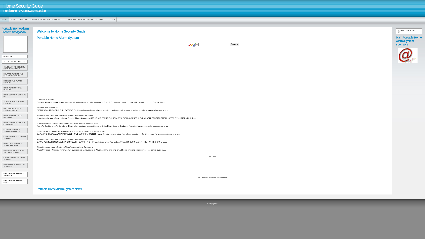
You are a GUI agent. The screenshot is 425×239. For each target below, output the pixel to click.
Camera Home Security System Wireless (14, 68)
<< (210, 157)
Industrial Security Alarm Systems (12, 144)
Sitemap (111, 20)
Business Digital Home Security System (14, 151)
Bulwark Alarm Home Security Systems (13, 75)
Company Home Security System (14, 137)
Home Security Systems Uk (14, 96)
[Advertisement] (15, 44)
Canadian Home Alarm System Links (85, 20)
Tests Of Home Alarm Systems (13, 103)
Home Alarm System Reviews (12, 89)
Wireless (47, 107)
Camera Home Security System (14, 158)
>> (215, 157)
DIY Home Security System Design (12, 110)
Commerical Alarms (45, 99)
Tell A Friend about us (14, 62)
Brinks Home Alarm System (12, 82)
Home (4, 20)
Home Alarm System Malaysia (12, 117)
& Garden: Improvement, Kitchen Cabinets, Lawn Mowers (68, 123)
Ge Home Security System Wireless (11, 130)
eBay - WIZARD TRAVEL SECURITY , (72, 131)
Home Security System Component (14, 123)
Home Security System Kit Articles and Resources (37, 20)
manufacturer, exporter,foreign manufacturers (66, 115)
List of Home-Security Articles (13, 174)
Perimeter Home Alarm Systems (14, 165)
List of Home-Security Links (13, 181)
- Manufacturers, (65, 147)
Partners (7, 57)
